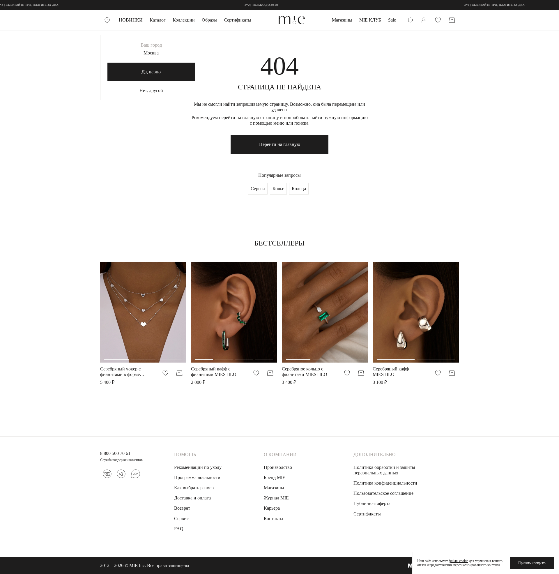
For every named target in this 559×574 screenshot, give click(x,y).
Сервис (181, 518)
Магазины (342, 19)
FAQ (178, 528)
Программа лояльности (197, 477)
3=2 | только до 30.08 (243, 4)
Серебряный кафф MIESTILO (391, 371)
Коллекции (184, 19)
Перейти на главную (279, 144)
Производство (278, 467)
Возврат (182, 508)
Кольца (299, 188)
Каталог (158, 19)
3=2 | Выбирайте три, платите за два (476, 4)
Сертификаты (237, 19)
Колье (278, 188)
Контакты (273, 518)
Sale (392, 19)
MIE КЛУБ (370, 19)
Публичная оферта (371, 503)
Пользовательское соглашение (383, 493)
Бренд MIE (274, 477)
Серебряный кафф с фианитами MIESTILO (213, 371)
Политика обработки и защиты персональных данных (384, 470)
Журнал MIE (276, 497)
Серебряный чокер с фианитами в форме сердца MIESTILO (120, 371)
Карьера (272, 508)
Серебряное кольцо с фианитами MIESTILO (304, 371)
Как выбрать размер (194, 487)
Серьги (258, 188)
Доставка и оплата (192, 497)
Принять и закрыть (532, 563)
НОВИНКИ (131, 19)
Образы (209, 19)
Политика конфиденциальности (385, 483)
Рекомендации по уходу (198, 467)
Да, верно (151, 71)
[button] (116, 315)
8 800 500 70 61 (115, 453)
